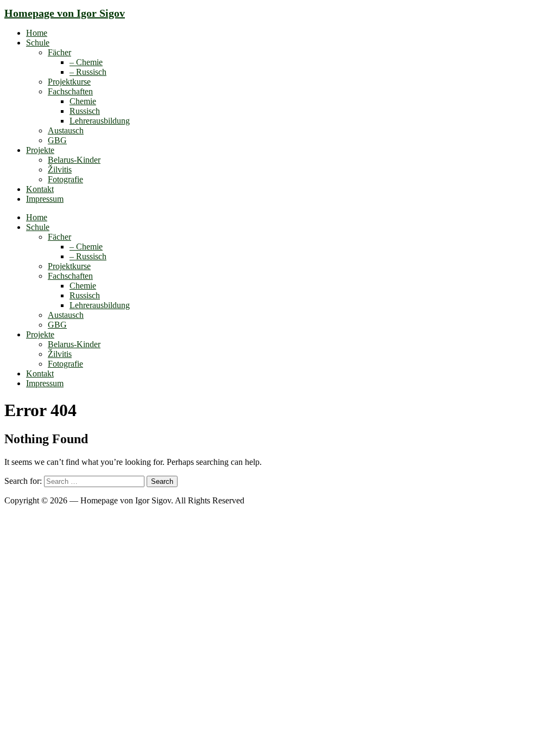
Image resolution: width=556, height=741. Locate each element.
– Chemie (86, 62)
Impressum (45, 198)
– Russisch (88, 71)
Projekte (40, 150)
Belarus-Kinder (74, 159)
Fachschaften (70, 91)
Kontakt (40, 189)
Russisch (85, 111)
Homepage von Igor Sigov (64, 13)
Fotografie (65, 179)
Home (36, 32)
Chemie (83, 101)
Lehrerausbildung (100, 120)
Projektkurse (69, 81)
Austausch (66, 130)
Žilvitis (60, 169)
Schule (37, 42)
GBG (57, 140)
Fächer (59, 52)
